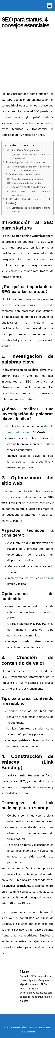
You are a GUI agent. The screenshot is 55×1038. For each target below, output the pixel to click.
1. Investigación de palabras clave (25, 162)
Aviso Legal (28, 1027)
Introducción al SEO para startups (26, 150)
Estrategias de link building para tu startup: (31, 210)
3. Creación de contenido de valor (26, 187)
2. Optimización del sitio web (23, 174)
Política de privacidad (42, 1027)
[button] (49, 5)
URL (51, 578)
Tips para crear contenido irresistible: (31, 193)
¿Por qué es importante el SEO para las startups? (31, 156)
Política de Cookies (28, 1031)
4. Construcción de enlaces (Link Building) (28, 201)
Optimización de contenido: (26, 183)
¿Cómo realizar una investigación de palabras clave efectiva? (31, 169)
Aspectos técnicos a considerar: (28, 179)
